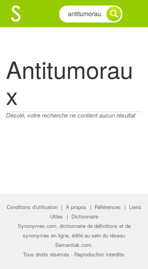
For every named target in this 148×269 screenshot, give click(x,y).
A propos (76, 207)
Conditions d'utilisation (32, 207)
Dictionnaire (84, 216)
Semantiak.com (73, 244)
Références (108, 207)
